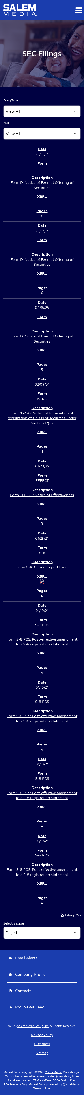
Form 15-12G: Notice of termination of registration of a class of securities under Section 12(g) (42, 418)
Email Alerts (23, 958)
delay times (71, 1076)
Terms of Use (41, 1088)
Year (6, 122)
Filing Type (10, 100)
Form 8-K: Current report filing (42, 567)
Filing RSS (70, 915)
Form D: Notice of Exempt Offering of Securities (42, 185)
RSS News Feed (27, 1007)
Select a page (13, 923)
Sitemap (42, 1053)
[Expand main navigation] (78, 10)
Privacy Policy (42, 1035)
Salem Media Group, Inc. (33, 1026)
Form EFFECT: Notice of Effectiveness (42, 495)
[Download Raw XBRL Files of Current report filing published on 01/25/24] (42, 581)
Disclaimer (42, 1044)
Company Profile (27, 974)
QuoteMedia (53, 1072)
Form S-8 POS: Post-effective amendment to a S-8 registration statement (42, 641)
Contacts (20, 991)
